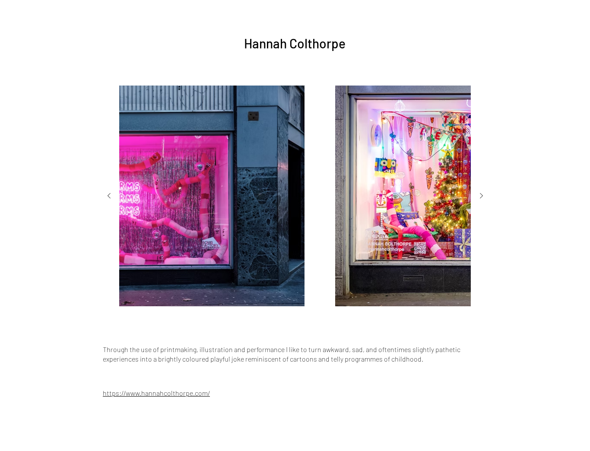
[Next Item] (481, 196)
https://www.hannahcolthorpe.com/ (156, 393)
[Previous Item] (109, 196)
